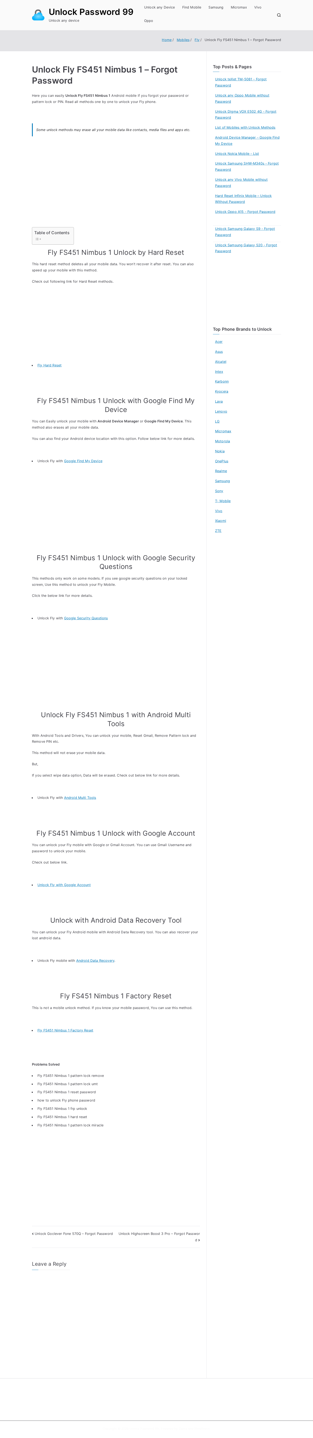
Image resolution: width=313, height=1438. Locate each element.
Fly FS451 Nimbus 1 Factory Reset (65, 1030)
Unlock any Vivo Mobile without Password (241, 182)
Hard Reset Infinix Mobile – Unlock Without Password (243, 199)
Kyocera (221, 391)
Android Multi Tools (80, 797)
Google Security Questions (86, 618)
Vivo (258, 7)
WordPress (201, 1428)
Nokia (220, 451)
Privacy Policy (172, 1403)
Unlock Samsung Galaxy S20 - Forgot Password (246, 248)
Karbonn (222, 381)
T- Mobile (223, 501)
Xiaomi (220, 521)
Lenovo (221, 411)
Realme (221, 471)
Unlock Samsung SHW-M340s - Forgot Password (247, 166)
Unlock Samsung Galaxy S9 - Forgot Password (245, 232)
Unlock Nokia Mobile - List (237, 153)
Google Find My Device (83, 461)
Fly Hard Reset (49, 365)
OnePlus (221, 461)
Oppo (148, 21)
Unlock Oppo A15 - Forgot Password (245, 212)
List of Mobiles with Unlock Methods (245, 127)
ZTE (218, 531)
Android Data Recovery (95, 960)
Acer (219, 341)
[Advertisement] (116, 184)
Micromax (239, 7)
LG (217, 421)
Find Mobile (191, 7)
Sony (219, 491)
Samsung (215, 7)
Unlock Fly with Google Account (64, 885)
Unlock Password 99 (91, 12)
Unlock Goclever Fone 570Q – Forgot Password (74, 1233)
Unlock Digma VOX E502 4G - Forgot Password (245, 114)
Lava (219, 401)
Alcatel (220, 361)
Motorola (222, 441)
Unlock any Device (159, 7)
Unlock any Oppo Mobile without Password (242, 98)
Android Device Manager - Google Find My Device (247, 140)
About (166, 1394)
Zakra (183, 1428)
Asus (219, 351)
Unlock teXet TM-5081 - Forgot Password (241, 82)
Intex (219, 371)
